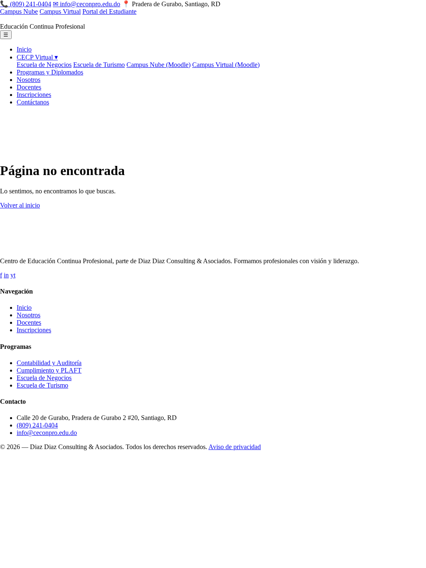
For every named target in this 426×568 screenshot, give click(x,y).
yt (12, 275)
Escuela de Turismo (99, 64)
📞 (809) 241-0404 (25, 3)
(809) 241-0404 (37, 425)
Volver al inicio (20, 205)
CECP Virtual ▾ (37, 57)
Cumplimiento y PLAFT (49, 370)
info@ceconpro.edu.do (47, 432)
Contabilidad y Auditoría (49, 362)
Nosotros (28, 79)
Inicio (24, 49)
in (6, 275)
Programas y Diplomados (50, 72)
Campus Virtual (60, 11)
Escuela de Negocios (44, 64)
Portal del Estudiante (109, 11)
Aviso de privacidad (234, 446)
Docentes (29, 87)
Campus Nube (19, 11)
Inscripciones (34, 94)
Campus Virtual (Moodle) (226, 64)
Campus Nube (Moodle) (158, 64)
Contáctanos (33, 102)
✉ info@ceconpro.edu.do (86, 3)
